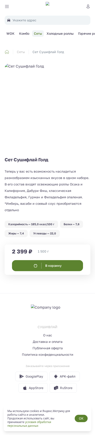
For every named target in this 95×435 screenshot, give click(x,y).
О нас (47, 335)
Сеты (21, 52)
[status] (47, 418)
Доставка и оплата (47, 342)
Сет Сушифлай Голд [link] (48, 52)
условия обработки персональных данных (29, 424)
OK (81, 418)
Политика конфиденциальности (47, 354)
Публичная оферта (48, 348)
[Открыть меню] (7, 6)
